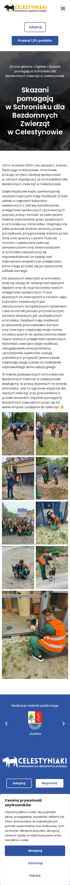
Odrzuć (35, 875)
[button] (63, 8)
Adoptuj (35, 27)
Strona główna (21, 66)
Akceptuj (35, 850)
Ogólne (40, 66)
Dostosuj (35, 863)
